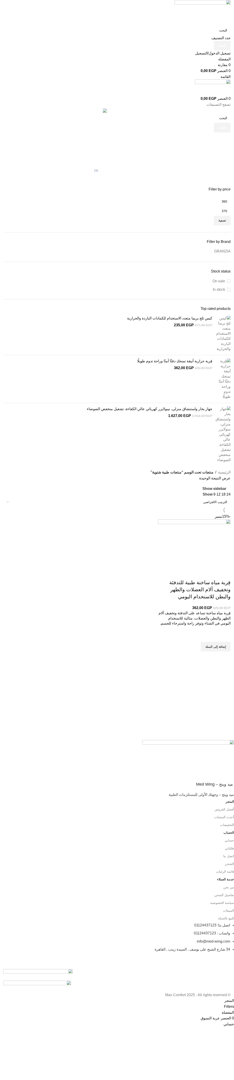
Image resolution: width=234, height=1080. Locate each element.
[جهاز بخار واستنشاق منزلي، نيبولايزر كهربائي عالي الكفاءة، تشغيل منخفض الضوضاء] (223, 434)
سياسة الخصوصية (222, 903)
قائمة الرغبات (225, 871)
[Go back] (225, 138)
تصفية (222, 220)
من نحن (228, 887)
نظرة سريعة (225, 657)
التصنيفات (223, 160)
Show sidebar (214, 489)
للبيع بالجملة (226, 918)
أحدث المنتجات (224, 817)
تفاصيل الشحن (224, 895)
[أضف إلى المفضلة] (225, 636)
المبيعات (228, 910)
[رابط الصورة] (38, 971)
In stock (219, 289)
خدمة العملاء (225, 879)
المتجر (230, 801)
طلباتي (229, 848)
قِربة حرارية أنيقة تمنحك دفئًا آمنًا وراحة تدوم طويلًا (174, 361)
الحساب (228, 832)
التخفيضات (227, 825)
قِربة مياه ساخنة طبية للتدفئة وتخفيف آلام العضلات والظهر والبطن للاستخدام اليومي (200, 589)
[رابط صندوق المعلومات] (120, 680)
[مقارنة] (225, 573)
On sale (219, 281)
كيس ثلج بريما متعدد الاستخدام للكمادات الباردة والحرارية (169, 318)
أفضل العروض (224, 809)
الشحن (229, 864)
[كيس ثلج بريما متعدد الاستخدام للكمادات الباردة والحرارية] (223, 334)
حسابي (229, 840)
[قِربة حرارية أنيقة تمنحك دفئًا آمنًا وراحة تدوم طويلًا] (223, 379)
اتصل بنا (228, 856)
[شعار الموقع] (203, 12)
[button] (216, 646)
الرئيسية (224, 472)
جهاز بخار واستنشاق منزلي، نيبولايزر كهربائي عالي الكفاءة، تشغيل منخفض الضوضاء (149, 409)
